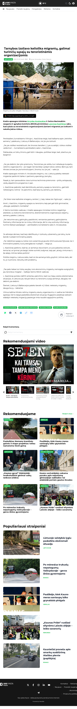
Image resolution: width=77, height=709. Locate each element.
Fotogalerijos (37, 9)
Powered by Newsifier (38, 701)
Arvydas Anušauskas (36, 121)
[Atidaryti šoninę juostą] (3, 9)
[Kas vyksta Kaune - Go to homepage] (8, 684)
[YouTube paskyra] (49, 685)
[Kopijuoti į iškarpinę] (26, 313)
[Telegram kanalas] (38, 693)
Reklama (47, 9)
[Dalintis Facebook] (10, 313)
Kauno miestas (47, 452)
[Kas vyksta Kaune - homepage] (10, 3)
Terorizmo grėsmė (45, 307)
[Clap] (61, 315)
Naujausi (58, 687)
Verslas (44, 420)
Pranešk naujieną (23, 9)
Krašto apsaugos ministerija (28, 307)
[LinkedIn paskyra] (44, 685)
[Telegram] (21, 313)
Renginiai (44, 486)
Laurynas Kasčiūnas (57, 124)
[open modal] (73, 3)
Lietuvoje (8, 59)
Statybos (9, 420)
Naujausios (10, 9)
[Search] (66, 3)
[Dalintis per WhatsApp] (5, 313)
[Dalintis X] (15, 313)
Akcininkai (73, 690)
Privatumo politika (70, 694)
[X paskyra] (28, 685)
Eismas (7, 486)
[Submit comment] (71, 332)
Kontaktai (56, 9)
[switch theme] (70, 3)
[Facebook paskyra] (33, 685)
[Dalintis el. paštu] (31, 313)
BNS (26, 59)
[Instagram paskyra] (38, 685)
